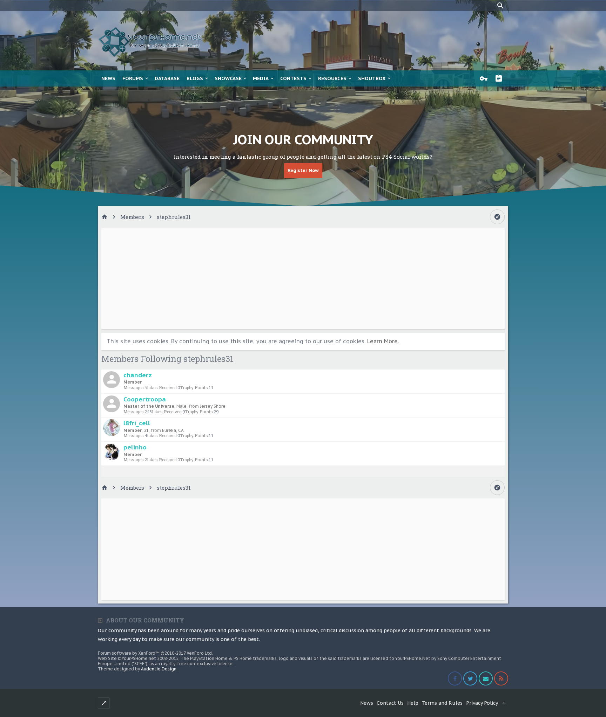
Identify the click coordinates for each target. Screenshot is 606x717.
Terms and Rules (442, 703)
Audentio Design (158, 668)
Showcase (228, 78)
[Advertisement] (303, 278)
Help (412, 703)
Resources (332, 78)
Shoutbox (372, 78)
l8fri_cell (136, 423)
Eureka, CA (173, 430)
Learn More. (383, 341)
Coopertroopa (144, 399)
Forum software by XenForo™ (155, 653)
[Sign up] (500, 78)
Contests (293, 78)
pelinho (135, 447)
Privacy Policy (482, 703)
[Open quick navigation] (497, 216)
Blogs (195, 78)
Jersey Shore (212, 406)
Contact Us (390, 703)
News (108, 78)
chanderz (137, 375)
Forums (132, 78)
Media (261, 78)
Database (167, 78)
